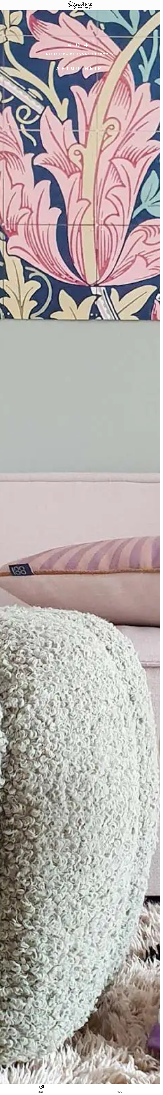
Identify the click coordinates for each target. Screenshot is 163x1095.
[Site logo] (80, 5)
